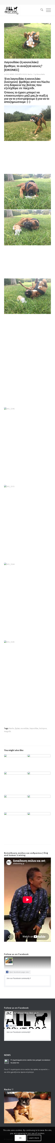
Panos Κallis (41, 74)
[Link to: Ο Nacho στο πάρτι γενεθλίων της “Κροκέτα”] (39, 803)
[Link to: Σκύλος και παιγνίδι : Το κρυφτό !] (15, 819)
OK (20, 1138)
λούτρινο (43, 728)
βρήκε (17, 728)
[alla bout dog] (22, 10)
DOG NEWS (10, 74)
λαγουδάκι (34, 728)
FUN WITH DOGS (21, 74)
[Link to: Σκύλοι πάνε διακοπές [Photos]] (39, 763)
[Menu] (47, 10)
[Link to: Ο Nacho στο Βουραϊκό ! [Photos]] (15, 780)
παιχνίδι (7, 731)
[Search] (40, 10)
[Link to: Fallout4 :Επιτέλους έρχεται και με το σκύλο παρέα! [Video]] (15, 760)
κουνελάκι (25, 728)
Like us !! (12, 1026)
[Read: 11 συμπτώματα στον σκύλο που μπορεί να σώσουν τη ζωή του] (6, 1061)
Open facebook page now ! (19, 972)
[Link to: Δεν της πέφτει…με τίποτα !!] (39, 819)
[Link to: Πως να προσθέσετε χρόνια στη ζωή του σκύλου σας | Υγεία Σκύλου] (39, 783)
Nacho (30, 74)
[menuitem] (40, 10)
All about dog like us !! (26, 1013)
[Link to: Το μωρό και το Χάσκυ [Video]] (15, 801)
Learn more (34, 1138)
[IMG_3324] (27, 41)
